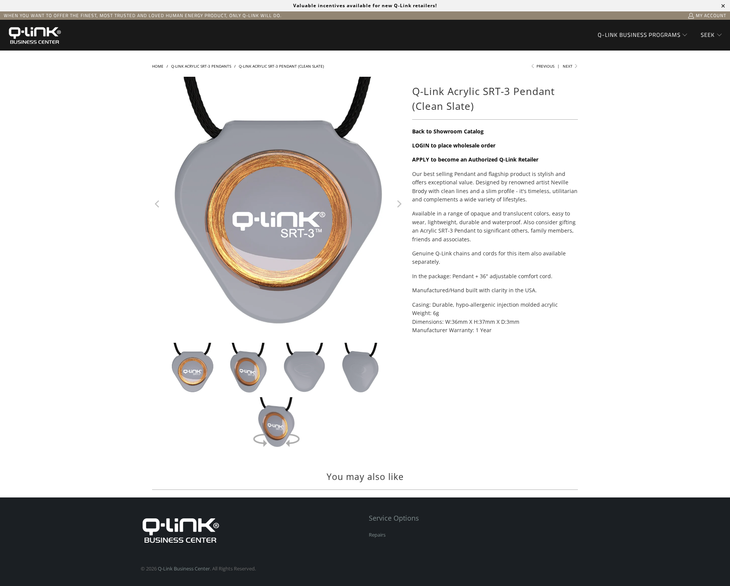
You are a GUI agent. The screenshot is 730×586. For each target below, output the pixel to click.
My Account (711, 15)
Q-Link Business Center (184, 568)
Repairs (377, 534)
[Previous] (158, 204)
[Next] (399, 204)
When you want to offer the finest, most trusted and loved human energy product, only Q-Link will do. (143, 15)
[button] (643, 35)
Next (568, 66)
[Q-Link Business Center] (34, 35)
